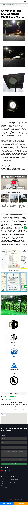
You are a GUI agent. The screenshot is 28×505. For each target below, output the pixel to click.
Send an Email (7, 503)
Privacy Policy (4, 487)
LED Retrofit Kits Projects (16, 4)
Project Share (7, 4)
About (2, 479)
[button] (25, 1)
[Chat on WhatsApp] (25, 227)
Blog (2, 483)
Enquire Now (21, 503)
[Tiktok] (10, 471)
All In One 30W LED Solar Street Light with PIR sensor (13, 205)
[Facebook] (6, 471)
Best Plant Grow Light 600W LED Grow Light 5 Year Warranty (4, 206)
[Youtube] (2, 471)
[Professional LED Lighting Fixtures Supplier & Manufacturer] (5, 1)
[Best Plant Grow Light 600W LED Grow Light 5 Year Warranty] (5, 198)
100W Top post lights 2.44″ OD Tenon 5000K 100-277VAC (23, 205)
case (2, 485)
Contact (2, 481)
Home (2, 4)
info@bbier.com (9, 399)
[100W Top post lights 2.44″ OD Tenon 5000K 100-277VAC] (23, 198)
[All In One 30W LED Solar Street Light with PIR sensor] (14, 198)
